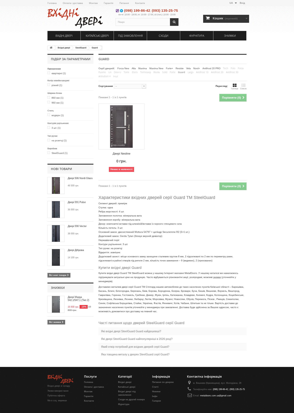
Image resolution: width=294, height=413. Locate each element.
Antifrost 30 (232, 72)
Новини (156, 391)
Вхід (242, 3)
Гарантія (108, 3)
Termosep (145, 72)
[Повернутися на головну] (51, 48)
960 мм (57, 102)
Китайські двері (97, 36)
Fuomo (102, 72)
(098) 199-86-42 (137, 10)
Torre (126, 72)
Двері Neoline (121, 153)
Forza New (123, 68)
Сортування (106, 86)
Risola (156, 72)
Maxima (142, 68)
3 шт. (56, 128)
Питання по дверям (163, 382)
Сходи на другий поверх (131, 399)
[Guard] (49, 73)
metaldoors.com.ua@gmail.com (215, 395)
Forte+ (169, 68)
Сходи (163, 36)
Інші (115, 76)
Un (109, 72)
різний (57, 85)
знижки (217, 277)
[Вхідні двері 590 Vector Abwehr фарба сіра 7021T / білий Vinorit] (55, 233)
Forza (240, 68)
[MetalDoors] (78, 18)
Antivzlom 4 (105, 76)
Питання (124, 3)
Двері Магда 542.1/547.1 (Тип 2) (78, 298)
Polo (233, 68)
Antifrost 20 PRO (211, 68)
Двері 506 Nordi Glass (80, 178)
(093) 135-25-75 (165, 10)
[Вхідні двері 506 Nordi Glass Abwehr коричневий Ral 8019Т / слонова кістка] (55, 185)
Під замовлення (130, 36)
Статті (155, 387)
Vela (188, 68)
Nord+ (196, 68)
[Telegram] (121, 10)
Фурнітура (196, 36)
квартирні (59, 73)
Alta (134, 68)
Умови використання (57, 391)
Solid (164, 72)
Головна (52, 3)
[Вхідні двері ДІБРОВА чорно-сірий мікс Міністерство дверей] (55, 257)
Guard (95, 48)
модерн (58, 115)
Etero (135, 72)
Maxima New (156, 68)
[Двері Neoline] (121, 126)
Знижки (230, 36)
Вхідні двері (63, 36)
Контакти (140, 3)
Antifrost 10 (202, 72)
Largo (190, 72)
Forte (172, 72)
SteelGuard (80, 48)
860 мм (57, 97)
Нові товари (61, 169)
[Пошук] (174, 22)
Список (243, 89)
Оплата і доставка (73, 3)
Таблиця (234, 89)
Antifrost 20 (217, 72)
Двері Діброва (76, 250)
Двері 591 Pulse (77, 202)
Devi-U (117, 72)
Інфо (154, 396)
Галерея (156, 401)
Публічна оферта (56, 395)
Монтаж (93, 3)
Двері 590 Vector (77, 226)
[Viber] (117, 10)
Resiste (180, 68)
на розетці (59, 140)
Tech (225, 68)
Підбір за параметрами (70, 59)
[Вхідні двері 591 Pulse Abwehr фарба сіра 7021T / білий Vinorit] (55, 209)
